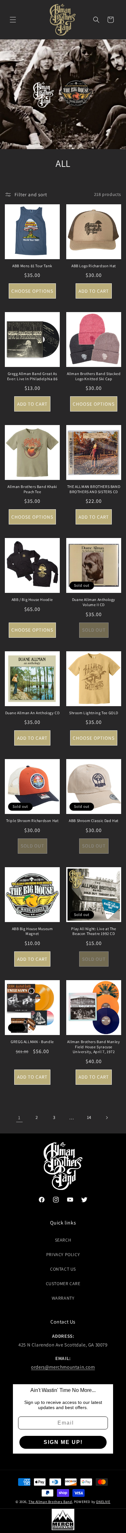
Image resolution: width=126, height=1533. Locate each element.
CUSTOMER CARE (63, 1283)
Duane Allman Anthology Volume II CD (93, 602)
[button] (13, 20)
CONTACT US (63, 1269)
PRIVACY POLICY (63, 1254)
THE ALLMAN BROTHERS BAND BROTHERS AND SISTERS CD (93, 489)
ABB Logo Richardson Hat (93, 265)
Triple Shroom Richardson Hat (32, 820)
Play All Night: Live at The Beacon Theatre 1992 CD (93, 931)
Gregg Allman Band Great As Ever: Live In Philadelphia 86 (32, 376)
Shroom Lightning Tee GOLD (93, 712)
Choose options (32, 291)
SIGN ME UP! (63, 1442)
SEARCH (63, 1240)
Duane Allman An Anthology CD (32, 712)
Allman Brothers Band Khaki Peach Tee (32, 489)
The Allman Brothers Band (50, 1501)
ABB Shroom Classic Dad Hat (94, 820)
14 (89, 1117)
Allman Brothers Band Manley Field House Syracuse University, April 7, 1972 (93, 1046)
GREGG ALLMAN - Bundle (32, 1041)
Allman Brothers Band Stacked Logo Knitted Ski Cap (94, 376)
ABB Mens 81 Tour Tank (32, 265)
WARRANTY (63, 1298)
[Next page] (107, 1118)
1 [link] (19, 1117)
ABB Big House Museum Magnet (32, 931)
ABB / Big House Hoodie (32, 599)
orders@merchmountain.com (63, 1367)
